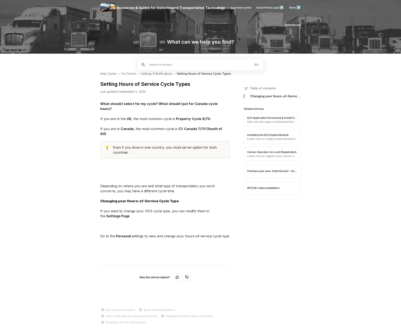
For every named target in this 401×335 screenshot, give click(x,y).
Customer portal (241, 7)
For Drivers (128, 73)
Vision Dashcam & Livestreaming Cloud (131, 316)
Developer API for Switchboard (126, 322)
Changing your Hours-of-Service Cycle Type (275, 96)
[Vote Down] (187, 277)
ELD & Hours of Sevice (120, 309)
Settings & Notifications (156, 73)
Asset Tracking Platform (159, 309)
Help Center (108, 73)
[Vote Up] (177, 277)
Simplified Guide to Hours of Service (189, 316)
